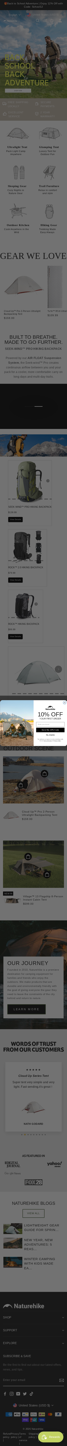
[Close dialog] (64, 702)
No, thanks (50, 735)
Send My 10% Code (50, 730)
